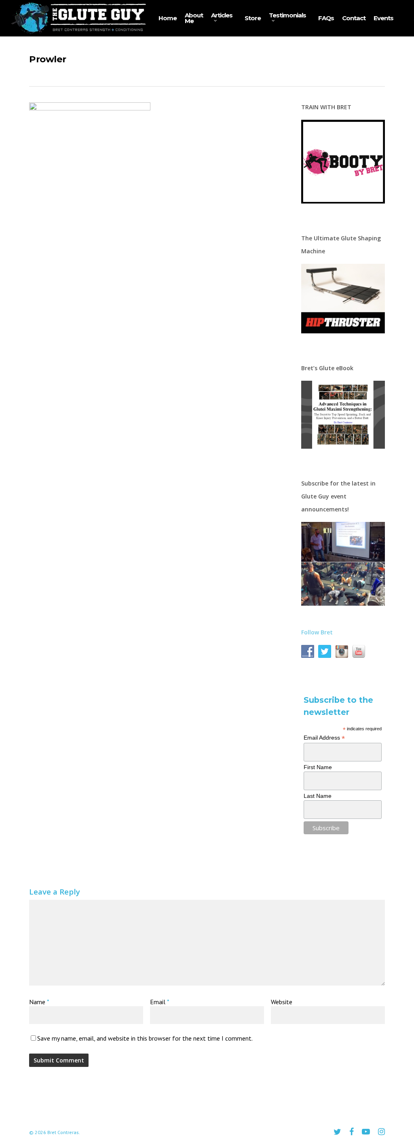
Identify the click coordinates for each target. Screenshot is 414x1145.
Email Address (324, 738)
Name (39, 1002)
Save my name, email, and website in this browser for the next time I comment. (145, 1038)
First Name (318, 767)
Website (281, 1002)
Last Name (318, 796)
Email (159, 1002)
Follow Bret (317, 632)
